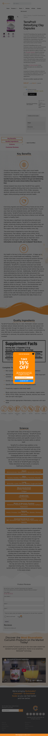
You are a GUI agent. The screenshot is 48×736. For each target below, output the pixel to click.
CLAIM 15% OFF (24, 381)
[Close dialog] (33, 354)
